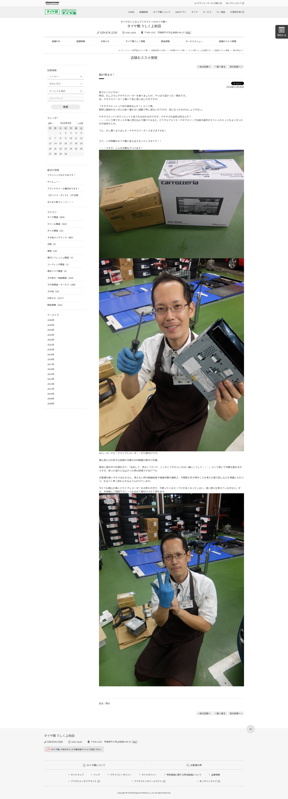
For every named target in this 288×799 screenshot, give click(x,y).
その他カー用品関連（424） (61, 277)
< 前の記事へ (204, 66)
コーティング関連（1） (58, 264)
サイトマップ (77, 774)
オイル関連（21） (56, 230)
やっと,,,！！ (53, 181)
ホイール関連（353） (57, 224)
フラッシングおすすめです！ (61, 175)
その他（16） (53, 291)
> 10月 (80, 123)
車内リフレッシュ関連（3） (60, 257)
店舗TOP (56, 41)
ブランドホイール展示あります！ (63, 188)
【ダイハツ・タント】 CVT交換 (62, 195)
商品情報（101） (55, 304)
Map (188, 32)
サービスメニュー (194, 41)
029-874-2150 (108, 32)
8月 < (50, 123)
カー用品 (220, 11)
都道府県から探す (158, 50)
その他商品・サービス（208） (62, 284)
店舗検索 (143, 11)
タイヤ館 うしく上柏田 (144, 25)
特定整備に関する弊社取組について (184, 774)
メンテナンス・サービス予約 (206, 3)
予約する (281, 35)
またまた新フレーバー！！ (60, 202)
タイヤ (194, 11)
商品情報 (165, 41)
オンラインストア (233, 3)
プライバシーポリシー (121, 774)
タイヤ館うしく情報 (135, 41)
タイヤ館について (161, 11)
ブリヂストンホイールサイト (148, 781)
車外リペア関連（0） (57, 271)
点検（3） (52, 244)
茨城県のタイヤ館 (177, 50)
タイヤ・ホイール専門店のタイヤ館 (133, 50)
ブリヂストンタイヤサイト (84, 781)
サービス (207, 11)
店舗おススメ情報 (227, 41)
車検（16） (52, 250)
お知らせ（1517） (56, 298)
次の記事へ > (236, 66)
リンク (97, 774)
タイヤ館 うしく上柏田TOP (199, 50)
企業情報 (215, 774)
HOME (131, 11)
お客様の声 (235, 11)
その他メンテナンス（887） (61, 237)
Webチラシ (180, 11)
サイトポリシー (149, 774)
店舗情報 (80, 41)
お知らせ (105, 41)
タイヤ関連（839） (56, 217)
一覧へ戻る (220, 66)
